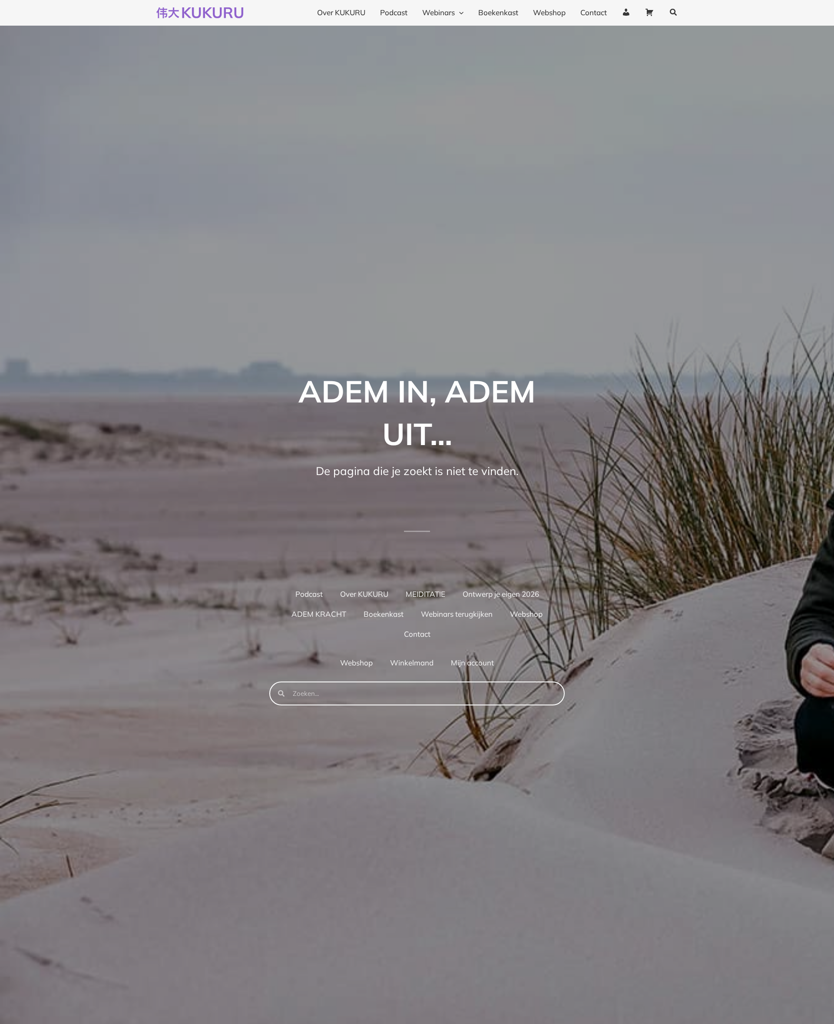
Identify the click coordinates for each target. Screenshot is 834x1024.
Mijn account (472, 662)
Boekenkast (384, 613)
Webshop (526, 613)
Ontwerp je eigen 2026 (501, 593)
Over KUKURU (364, 593)
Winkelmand (412, 662)
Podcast (309, 593)
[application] (459, 12)
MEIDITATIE (425, 593)
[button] (674, 12)
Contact (417, 633)
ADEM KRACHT (318, 613)
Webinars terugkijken (457, 613)
